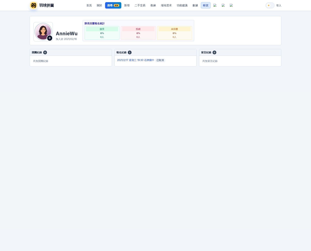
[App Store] (215, 5)
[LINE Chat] (231, 5)
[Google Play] (223, 5)
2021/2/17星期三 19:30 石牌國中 (140, 60)
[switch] (270, 5)
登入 (278, 5)
